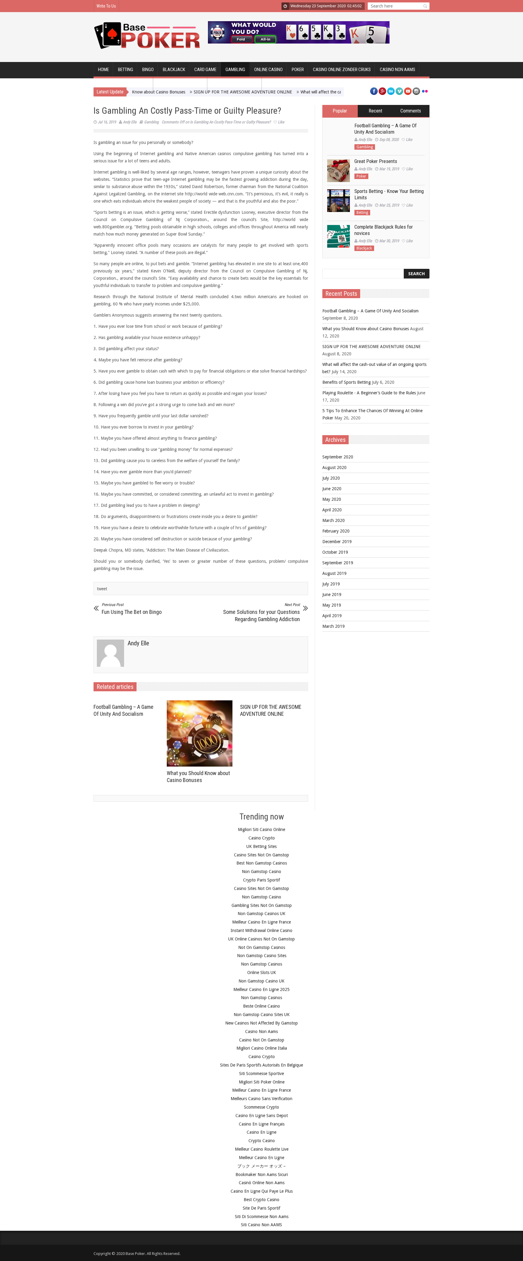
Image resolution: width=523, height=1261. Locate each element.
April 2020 (332, 509)
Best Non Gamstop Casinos (261, 863)
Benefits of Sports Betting (346, 382)
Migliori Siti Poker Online (262, 1082)
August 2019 (334, 573)
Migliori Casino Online (234, 84)
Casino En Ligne (261, 1132)
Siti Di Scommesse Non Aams (261, 1216)
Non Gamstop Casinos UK (261, 913)
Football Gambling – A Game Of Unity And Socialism (385, 128)
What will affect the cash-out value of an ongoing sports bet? (334, 92)
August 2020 (334, 467)
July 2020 (331, 478)
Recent (375, 111)
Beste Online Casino (261, 1006)
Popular (340, 111)
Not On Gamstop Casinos (261, 947)
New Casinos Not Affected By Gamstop (261, 1023)
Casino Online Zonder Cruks (342, 69)
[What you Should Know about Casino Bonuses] (201, 733)
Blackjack (174, 69)
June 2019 (331, 594)
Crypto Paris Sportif (261, 880)
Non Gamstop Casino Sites (261, 955)
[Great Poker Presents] (338, 170)
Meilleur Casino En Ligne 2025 (261, 989)
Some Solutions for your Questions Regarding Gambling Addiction (261, 612)
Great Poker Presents (375, 161)
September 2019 (337, 562)
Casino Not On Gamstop (261, 1040)
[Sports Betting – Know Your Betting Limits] (338, 200)
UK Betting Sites (261, 846)
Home (103, 69)
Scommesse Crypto (261, 1107)
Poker (298, 69)
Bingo (148, 69)
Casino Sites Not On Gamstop (261, 854)
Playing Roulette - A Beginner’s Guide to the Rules (369, 392)
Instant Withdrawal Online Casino (261, 930)
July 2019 (331, 584)
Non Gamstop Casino (261, 871)
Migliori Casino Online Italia (261, 1048)
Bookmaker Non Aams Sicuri (261, 1174)
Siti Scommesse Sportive (261, 1073)
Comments (410, 111)
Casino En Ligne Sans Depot (261, 1115)
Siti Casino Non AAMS (261, 1224)
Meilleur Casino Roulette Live (261, 1149)
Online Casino (268, 69)
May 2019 (331, 605)
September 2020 (337, 457)
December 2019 (337, 541)
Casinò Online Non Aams (262, 1182)
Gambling (235, 69)
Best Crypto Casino (261, 1199)
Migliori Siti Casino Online (261, 829)
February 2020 (336, 531)
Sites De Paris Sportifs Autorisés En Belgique (261, 1065)
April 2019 (332, 615)
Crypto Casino (261, 1140)
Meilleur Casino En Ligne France (261, 922)
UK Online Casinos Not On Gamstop (261, 939)
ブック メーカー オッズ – (261, 1166)
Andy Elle (130, 122)
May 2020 (331, 499)
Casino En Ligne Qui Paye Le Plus (262, 1191)
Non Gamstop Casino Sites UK (262, 1014)
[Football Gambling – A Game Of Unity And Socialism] (338, 135)
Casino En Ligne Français (262, 1124)
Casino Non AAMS (397, 69)
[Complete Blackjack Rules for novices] (338, 236)
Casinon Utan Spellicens (123, 84)
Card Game (205, 69)
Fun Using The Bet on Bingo (132, 608)
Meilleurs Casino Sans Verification (261, 1098)
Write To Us (106, 6)
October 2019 (335, 552)
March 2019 (333, 626)
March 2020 (333, 520)
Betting (125, 69)
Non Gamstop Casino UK (261, 981)
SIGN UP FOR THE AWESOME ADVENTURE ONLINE (371, 346)
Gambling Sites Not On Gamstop (262, 905)
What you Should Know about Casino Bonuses (365, 328)
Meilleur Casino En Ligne (261, 1157)
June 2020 (331, 488)
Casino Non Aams (261, 1031)
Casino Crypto (261, 838)
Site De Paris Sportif (261, 1208)
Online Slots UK (261, 972)
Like (281, 122)
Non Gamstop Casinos (180, 84)
